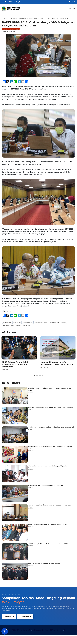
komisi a (63, 322)
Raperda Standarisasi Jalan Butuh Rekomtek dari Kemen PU (50, 407)
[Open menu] (74, 8)
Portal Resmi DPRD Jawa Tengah (11, 2)
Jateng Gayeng (54, 322)
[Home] (2, 18)
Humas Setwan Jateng (40, 322)
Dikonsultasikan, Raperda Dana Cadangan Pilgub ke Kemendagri (47, 467)
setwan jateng (27, 325)
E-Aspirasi (10, 616)
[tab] (34, 375)
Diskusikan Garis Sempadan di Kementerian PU (45, 485)
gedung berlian (27, 322)
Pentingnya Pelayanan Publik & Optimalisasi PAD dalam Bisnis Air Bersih (51, 428)
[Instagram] (75, 2)
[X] (72, 2)
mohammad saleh (8, 325)
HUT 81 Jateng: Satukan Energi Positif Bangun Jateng (48, 524)
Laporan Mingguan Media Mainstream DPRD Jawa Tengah (56, 363)
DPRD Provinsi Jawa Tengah (25, 630)
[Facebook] (70, 2)
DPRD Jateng (7, 322)
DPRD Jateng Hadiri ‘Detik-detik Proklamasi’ (45, 563)
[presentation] (19, 347)
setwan (18, 325)
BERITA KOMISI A (14, 29)
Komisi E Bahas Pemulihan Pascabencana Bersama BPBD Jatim (49, 389)
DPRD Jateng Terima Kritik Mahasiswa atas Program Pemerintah (15, 364)
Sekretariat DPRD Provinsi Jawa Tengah (53, 630)
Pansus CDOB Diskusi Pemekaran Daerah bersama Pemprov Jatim (50, 506)
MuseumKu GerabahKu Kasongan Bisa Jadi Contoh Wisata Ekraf (50, 447)
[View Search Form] (70, 8)
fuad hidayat (17, 322)
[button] (4, 631)
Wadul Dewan (26, 616)
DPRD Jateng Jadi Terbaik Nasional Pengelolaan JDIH (48, 544)
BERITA (5, 29)
